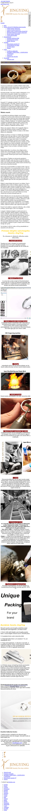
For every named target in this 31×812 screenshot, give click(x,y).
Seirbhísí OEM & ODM (15, 62)
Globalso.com (11, 782)
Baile (6, 62)
